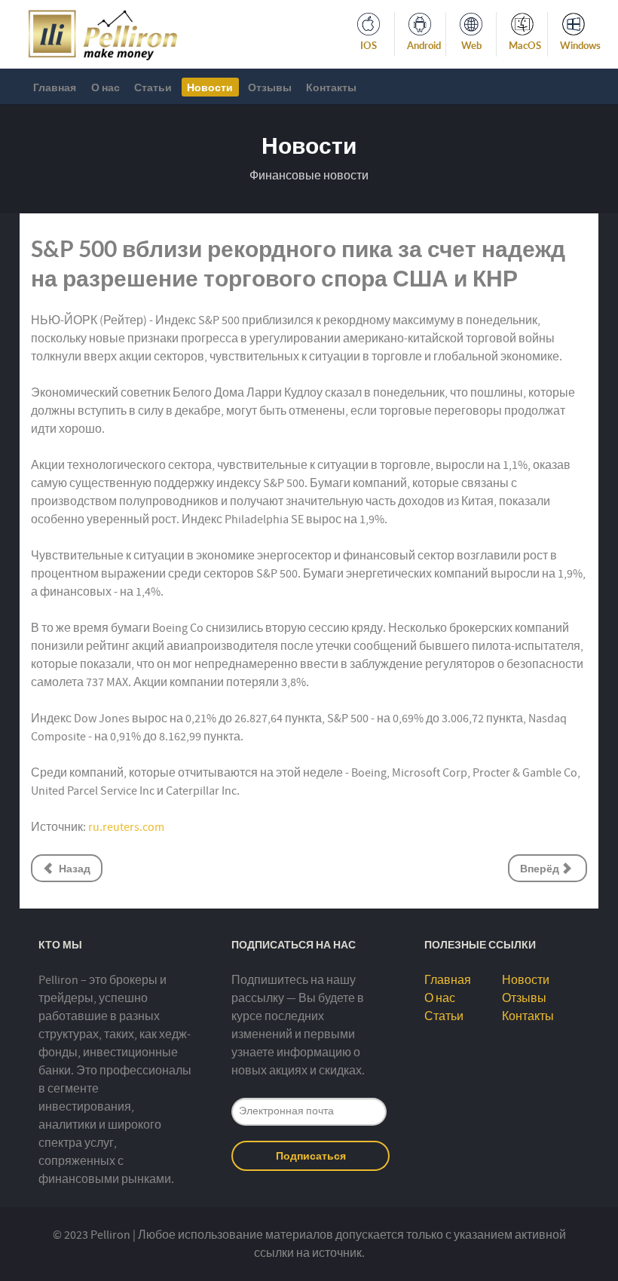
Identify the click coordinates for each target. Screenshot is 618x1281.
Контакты (528, 1016)
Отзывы (524, 998)
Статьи (444, 1016)
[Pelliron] (103, 33)
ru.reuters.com (126, 827)
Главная (447, 980)
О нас (439, 998)
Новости (525, 980)
